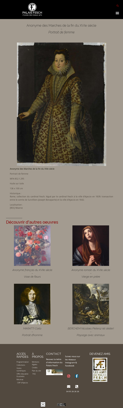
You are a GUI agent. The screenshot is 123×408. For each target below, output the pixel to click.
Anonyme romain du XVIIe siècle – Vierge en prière (90, 273)
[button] (117, 5)
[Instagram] (68, 376)
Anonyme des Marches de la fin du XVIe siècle (32, 168)
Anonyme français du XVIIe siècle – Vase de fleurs (32, 273)
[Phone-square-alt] (76, 386)
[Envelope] (68, 386)
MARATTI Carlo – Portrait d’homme (32, 332)
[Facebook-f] (76, 376)
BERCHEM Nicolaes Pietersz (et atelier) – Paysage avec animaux (91, 332)
